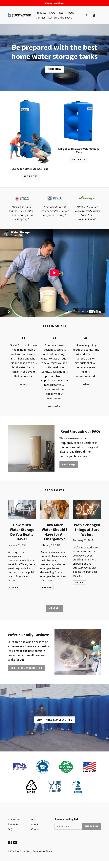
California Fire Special (60, 17)
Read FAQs (69, 464)
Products (40, 12)
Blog (60, 12)
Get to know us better (26, 668)
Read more (14, 587)
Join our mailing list (66, 819)
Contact (40, 17)
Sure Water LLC (22, 851)
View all (54, 608)
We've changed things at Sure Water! (87, 529)
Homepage (14, 819)
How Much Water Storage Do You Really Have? (22, 532)
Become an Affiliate (42, 851)
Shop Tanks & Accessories (54, 719)
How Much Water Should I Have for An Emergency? (54, 532)
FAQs (52, 12)
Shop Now (54, 69)
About (70, 12)
